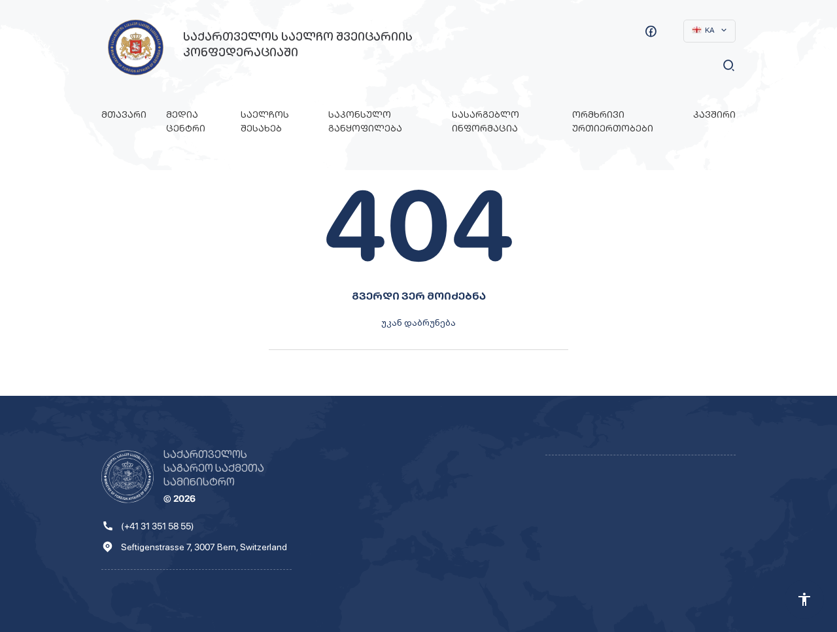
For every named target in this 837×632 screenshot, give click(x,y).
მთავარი (123, 114)
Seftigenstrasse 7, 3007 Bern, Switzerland (204, 547)
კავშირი (714, 114)
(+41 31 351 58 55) (157, 526)
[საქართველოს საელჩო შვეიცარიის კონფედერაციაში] (135, 47)
